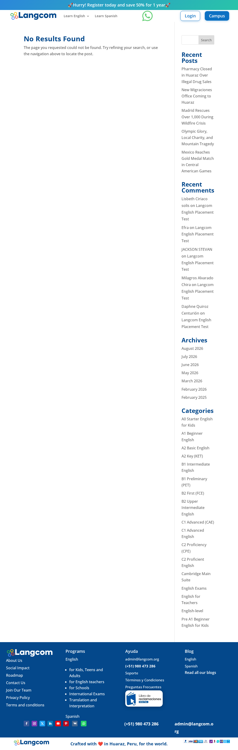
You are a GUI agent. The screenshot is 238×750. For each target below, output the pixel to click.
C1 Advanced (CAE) (198, 522)
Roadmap (14, 675)
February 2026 (194, 389)
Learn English (74, 16)
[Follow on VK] (75, 723)
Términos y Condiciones (144, 680)
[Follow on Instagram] (34, 723)
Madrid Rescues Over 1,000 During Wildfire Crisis (197, 117)
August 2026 (192, 348)
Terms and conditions (25, 705)
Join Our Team (19, 690)
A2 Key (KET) (192, 456)
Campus (217, 16)
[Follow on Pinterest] (66, 723)
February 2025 (194, 397)
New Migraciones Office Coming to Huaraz (197, 96)
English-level (192, 610)
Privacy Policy (18, 697)
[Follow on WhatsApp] (83, 723)
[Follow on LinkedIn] (50, 723)
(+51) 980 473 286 (140, 666)
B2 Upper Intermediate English (193, 507)
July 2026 (189, 356)
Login (190, 16)
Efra (185, 227)
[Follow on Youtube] (58, 723)
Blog (189, 651)
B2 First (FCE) (193, 493)
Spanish (72, 716)
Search (206, 40)
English (72, 659)
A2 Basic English (195, 448)
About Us (14, 660)
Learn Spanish (106, 16)
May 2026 (190, 372)
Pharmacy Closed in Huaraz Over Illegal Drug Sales (197, 75)
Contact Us (15, 682)
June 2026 (190, 364)
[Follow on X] (42, 723)
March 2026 (192, 380)
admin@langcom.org (142, 659)
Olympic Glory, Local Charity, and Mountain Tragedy (198, 137)
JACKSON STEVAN (197, 249)
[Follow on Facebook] (26, 723)
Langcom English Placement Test (198, 212)
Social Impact (18, 667)
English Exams (194, 588)
